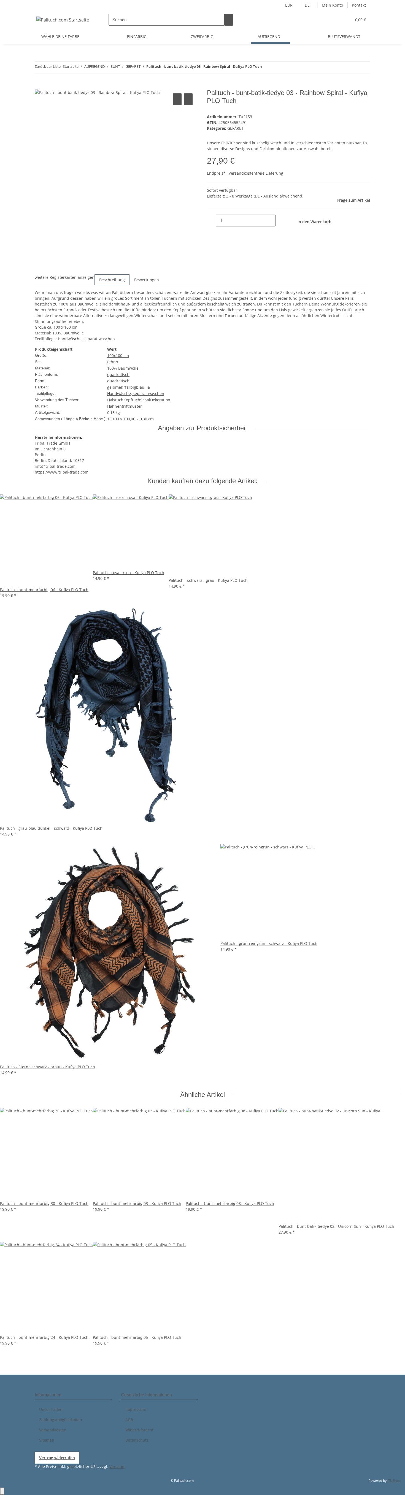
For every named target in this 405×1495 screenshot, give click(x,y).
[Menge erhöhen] (280, 220)
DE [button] (308, 5)
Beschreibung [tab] (112, 279)
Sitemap (46, 1440)
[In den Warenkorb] (39, 86)
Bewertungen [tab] (146, 279)
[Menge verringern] (211, 220)
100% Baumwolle (123, 368)
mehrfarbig (125, 387)
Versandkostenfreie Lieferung (256, 173)
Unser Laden (51, 1409)
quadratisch (118, 374)
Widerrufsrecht (139, 1429)
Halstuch (115, 399)
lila (147, 387)
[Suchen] (228, 20)
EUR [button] (289, 5)
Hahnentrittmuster (124, 406)
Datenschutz (136, 1440)
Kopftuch (131, 399)
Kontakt (359, 5)
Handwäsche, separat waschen (135, 393)
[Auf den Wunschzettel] (188, 99)
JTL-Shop (394, 1480)
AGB (129, 1419)
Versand (117, 1466)
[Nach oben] (2, 1491)
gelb (111, 387)
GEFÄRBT (235, 128)
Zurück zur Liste (48, 66)
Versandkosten (52, 1429)
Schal (145, 399)
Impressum (135, 1409)
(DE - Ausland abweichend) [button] (278, 196)
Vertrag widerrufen (57, 1457)
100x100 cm (118, 355)
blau (140, 387)
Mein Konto (332, 5)
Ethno (112, 361)
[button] (336, 19)
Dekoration (160, 399)
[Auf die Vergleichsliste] (177, 99)
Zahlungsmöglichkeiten (60, 1419)
